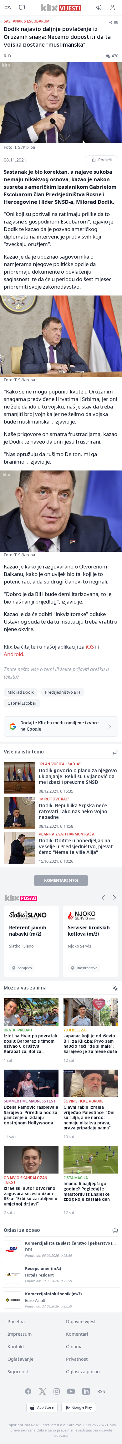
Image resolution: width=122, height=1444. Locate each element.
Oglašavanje (20, 1359)
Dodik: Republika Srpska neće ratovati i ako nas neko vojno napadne (73, 812)
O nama (74, 1346)
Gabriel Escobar (22, 703)
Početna (16, 1321)
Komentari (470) (61, 880)
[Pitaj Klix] (22, 7)
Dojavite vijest (81, 1321)
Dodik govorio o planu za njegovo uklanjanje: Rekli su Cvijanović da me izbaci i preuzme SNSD (78, 777)
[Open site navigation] (8, 7)
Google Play (82, 1407)
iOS (90, 646)
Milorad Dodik (21, 692)
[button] (103, 898)
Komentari (77, 1334)
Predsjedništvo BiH (62, 692)
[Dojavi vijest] (98, 7)
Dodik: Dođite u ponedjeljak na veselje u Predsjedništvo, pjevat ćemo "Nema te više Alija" (76, 847)
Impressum (20, 1334)
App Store (45, 1407)
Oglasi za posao (83, 1372)
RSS (101, 1391)
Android (13, 654)
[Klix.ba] (61, 7)
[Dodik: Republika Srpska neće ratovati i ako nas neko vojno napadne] (19, 813)
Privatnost (77, 1359)
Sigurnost (18, 1372)
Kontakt (16, 1346)
